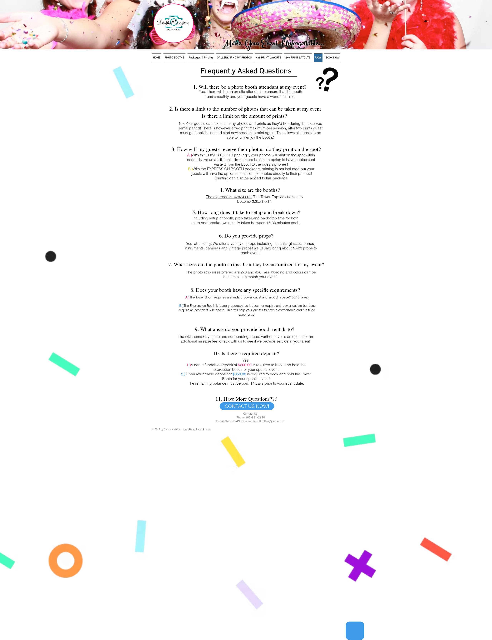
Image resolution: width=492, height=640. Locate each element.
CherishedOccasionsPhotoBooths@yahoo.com (254, 421)
